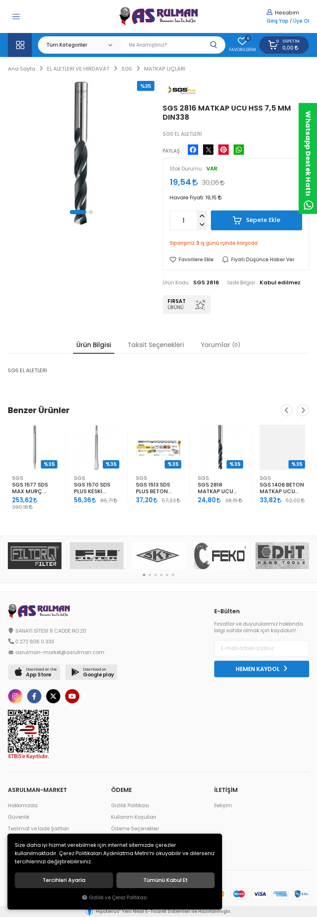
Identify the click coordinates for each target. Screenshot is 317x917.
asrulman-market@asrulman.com (59, 652)
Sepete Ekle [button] (262, 220)
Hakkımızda (23, 805)
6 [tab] (173, 575)
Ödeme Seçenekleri (135, 828)
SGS (17, 478)
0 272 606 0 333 (34, 641)
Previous (286, 410)
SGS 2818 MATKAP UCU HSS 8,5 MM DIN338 (215, 488)
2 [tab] (149, 575)
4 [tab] (161, 575)
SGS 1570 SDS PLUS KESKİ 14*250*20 (92, 488)
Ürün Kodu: (176, 282)
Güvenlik (18, 817)
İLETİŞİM (226, 790)
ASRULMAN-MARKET (37, 790)
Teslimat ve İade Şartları (38, 828)
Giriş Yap (278, 21)
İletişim (223, 805)
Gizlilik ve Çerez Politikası (118, 897)
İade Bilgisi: (241, 282)
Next (303, 410)
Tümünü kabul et (165, 880)
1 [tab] (144, 575)
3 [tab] (155, 575)
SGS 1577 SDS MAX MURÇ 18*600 (30, 488)
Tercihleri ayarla (64, 880)
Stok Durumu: (186, 168)
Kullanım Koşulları (133, 817)
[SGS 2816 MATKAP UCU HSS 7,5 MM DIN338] (81, 154)
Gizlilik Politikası (130, 805)
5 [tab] (167, 575)
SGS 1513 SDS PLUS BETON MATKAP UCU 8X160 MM (153, 488)
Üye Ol (301, 21)
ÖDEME (121, 790)
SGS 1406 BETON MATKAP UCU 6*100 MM (282, 488)
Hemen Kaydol (258, 669)
